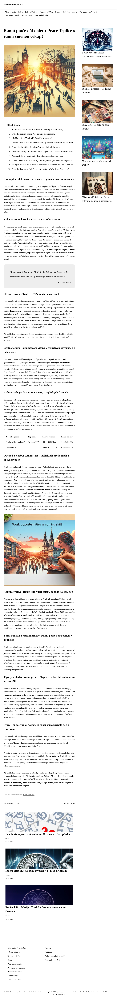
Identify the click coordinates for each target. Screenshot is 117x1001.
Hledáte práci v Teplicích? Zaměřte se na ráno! (32, 138)
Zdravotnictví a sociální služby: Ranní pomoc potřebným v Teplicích (42, 160)
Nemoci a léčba (46, 12)
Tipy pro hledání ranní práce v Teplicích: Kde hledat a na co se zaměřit (42, 164)
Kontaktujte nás (28, 795)
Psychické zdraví (12, 15)
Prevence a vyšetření (88, 12)
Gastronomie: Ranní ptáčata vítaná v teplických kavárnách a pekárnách (42, 142)
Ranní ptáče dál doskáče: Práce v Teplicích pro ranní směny (38, 129)
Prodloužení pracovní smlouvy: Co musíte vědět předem (38, 834)
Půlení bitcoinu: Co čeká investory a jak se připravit (36, 870)
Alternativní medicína (14, 12)
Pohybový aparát (70, 12)
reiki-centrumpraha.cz (14, 4)
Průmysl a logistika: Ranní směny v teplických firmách (36, 147)
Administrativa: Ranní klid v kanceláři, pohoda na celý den (37, 156)
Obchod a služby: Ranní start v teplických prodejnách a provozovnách (42, 151)
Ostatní (58, 12)
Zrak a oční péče (41, 15)
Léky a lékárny (31, 12)
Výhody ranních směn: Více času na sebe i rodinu (33, 134)
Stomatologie (26, 15)
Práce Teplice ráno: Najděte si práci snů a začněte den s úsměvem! (40, 169)
